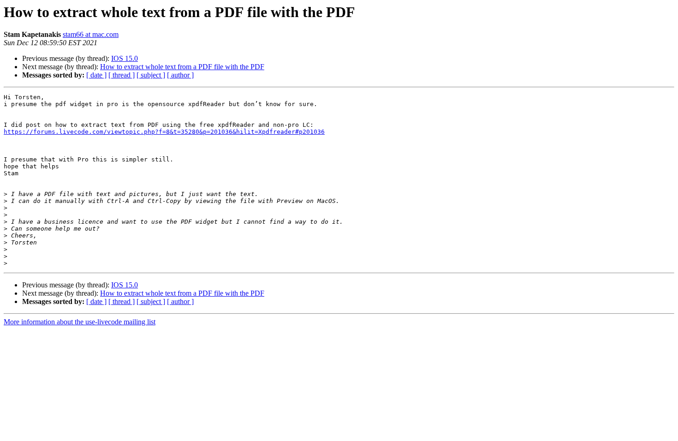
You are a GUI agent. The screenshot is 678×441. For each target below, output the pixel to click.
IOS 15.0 (124, 58)
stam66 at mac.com (91, 34)
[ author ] (180, 75)
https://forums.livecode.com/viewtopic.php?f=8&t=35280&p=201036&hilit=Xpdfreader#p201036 (164, 131)
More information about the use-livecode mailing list (79, 322)
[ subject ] (151, 75)
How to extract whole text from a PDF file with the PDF (182, 67)
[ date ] (96, 75)
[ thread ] (121, 75)
